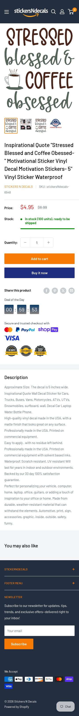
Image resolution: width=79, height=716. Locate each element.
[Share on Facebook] (46, 290)
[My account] (62, 11)
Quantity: (11, 242)
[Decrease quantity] (25, 242)
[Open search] (53, 11)
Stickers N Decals (18, 186)
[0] (71, 11)
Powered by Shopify (16, 707)
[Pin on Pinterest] (55, 290)
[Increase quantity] (48, 242)
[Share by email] (71, 290)
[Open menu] (6, 12)
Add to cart (39, 259)
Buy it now (40, 273)
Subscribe (19, 644)
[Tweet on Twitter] (63, 290)
